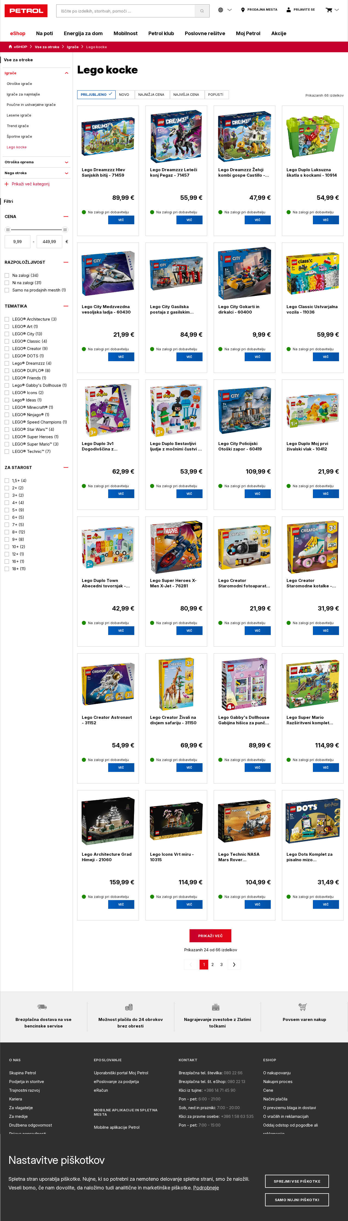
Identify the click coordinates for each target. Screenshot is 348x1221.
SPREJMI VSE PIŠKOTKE (297, 1181)
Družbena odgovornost (30, 1125)
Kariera (15, 1099)
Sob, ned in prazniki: (197, 1107)
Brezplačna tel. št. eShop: (202, 1081)
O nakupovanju (277, 1072)
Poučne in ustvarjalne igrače (31, 104)
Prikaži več (210, 936)
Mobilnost (126, 33)
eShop (17, 33)
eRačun (101, 1090)
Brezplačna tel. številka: (201, 1072)
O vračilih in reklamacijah (286, 1116)
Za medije (18, 1116)
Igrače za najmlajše (23, 94)
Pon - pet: (188, 1099)
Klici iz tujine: (191, 1090)
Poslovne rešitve (205, 33)
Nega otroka (16, 173)
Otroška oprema (19, 162)
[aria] (18, 47)
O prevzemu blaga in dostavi (289, 1107)
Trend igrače (18, 126)
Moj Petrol (248, 33)
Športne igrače (19, 136)
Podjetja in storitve (26, 1081)
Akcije (278, 33)
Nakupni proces (278, 1081)
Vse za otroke (47, 47)
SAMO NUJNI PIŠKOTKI (297, 1200)
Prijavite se (304, 9)
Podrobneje (206, 1188)
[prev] (192, 965)
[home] (26, 10)
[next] (233, 965)
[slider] (8, 229)
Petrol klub (161, 33)
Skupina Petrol (22, 1072)
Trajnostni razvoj (24, 1090)
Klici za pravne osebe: (199, 1116)
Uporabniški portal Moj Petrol (121, 1072)
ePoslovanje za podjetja (116, 1081)
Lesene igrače (19, 115)
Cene (268, 1090)
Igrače (73, 47)
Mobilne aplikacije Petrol (116, 1127)
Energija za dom (83, 33)
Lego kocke (17, 147)
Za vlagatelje (21, 1107)
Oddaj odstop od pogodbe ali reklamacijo (290, 1129)
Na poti (44, 33)
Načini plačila (275, 1099)
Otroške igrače (19, 83)
